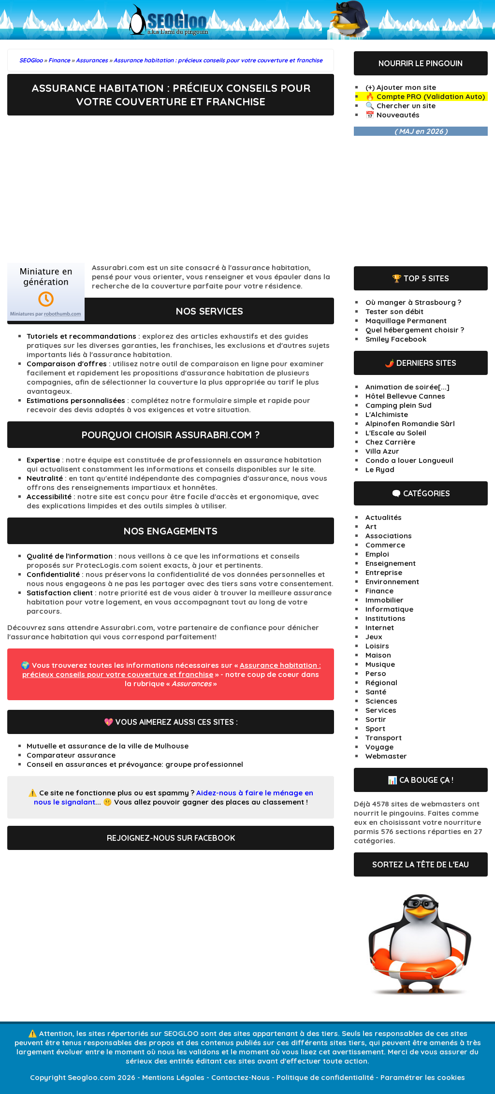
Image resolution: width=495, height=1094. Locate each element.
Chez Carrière (390, 441)
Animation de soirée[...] (407, 386)
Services (380, 710)
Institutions (385, 618)
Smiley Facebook (395, 339)
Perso (375, 673)
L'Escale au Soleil (395, 432)
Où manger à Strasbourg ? (413, 302)
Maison (378, 655)
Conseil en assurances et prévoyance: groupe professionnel (135, 764)
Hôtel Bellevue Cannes (405, 396)
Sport (375, 728)
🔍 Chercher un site (400, 105)
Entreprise (383, 572)
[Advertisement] (170, 188)
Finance (379, 590)
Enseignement (390, 563)
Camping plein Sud (398, 405)
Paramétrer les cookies (422, 1077)
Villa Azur (382, 451)
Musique (380, 664)
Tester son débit (394, 311)
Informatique (389, 609)
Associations (388, 535)
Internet (379, 627)
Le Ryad (379, 469)
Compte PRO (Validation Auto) (431, 96)
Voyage (379, 746)
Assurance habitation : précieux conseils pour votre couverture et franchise (171, 670)
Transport (383, 737)
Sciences (381, 700)
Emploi (377, 554)
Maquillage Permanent (406, 320)
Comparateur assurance (71, 755)
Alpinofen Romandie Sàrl (410, 423)
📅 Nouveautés (392, 114)
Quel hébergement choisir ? (414, 329)
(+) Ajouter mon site (400, 87)
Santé (375, 691)
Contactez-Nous (240, 1077)
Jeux (373, 636)
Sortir (375, 719)
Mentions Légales (173, 1077)
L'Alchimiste (386, 414)
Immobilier (384, 600)
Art (371, 526)
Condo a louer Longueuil (409, 460)
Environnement (392, 581)
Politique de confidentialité (325, 1077)
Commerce (385, 544)
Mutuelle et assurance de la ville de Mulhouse (108, 745)
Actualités (383, 517)
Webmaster (386, 756)
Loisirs (377, 645)
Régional (381, 682)
